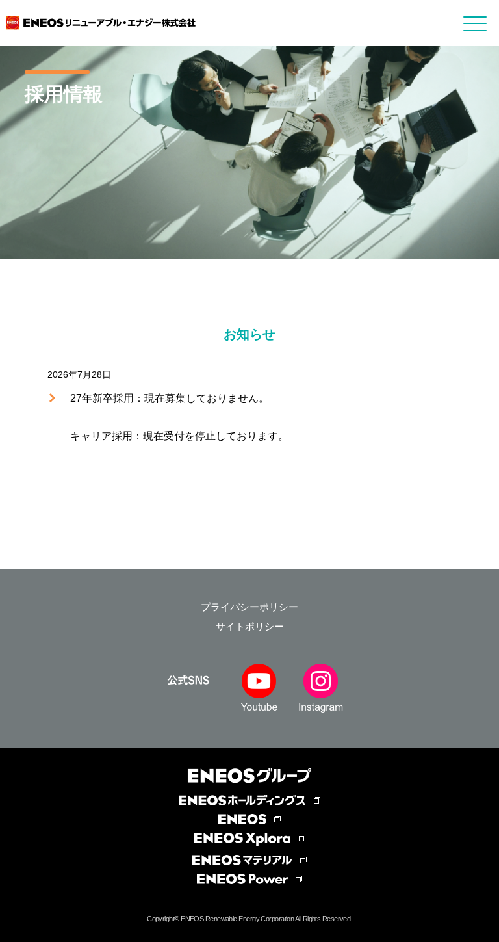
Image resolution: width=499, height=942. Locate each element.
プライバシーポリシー (249, 606)
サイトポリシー (250, 626)
